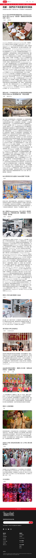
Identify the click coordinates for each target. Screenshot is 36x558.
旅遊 (15, 4)
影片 (21, 4)
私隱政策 (19, 525)
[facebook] (3, 529)
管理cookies (5, 544)
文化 (13, 4)
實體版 (20, 546)
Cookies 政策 (5, 541)
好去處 (7, 4)
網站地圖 (4, 551)
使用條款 (14, 525)
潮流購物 (18, 4)
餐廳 (9, 4)
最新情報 (4, 4)
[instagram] (10, 529)
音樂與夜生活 (27, 4)
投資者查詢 (5, 536)
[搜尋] (30, 1)
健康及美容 (24, 4)
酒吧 (11, 4)
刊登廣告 (20, 536)
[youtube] (8, 529)
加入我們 (4, 538)
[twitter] (6, 529)
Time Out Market (21, 538)
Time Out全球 (21, 542)
